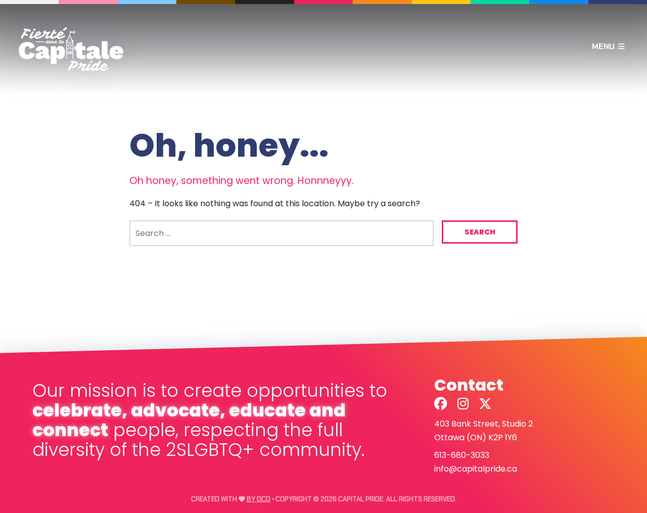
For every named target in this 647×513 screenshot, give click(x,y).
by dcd (258, 499)
